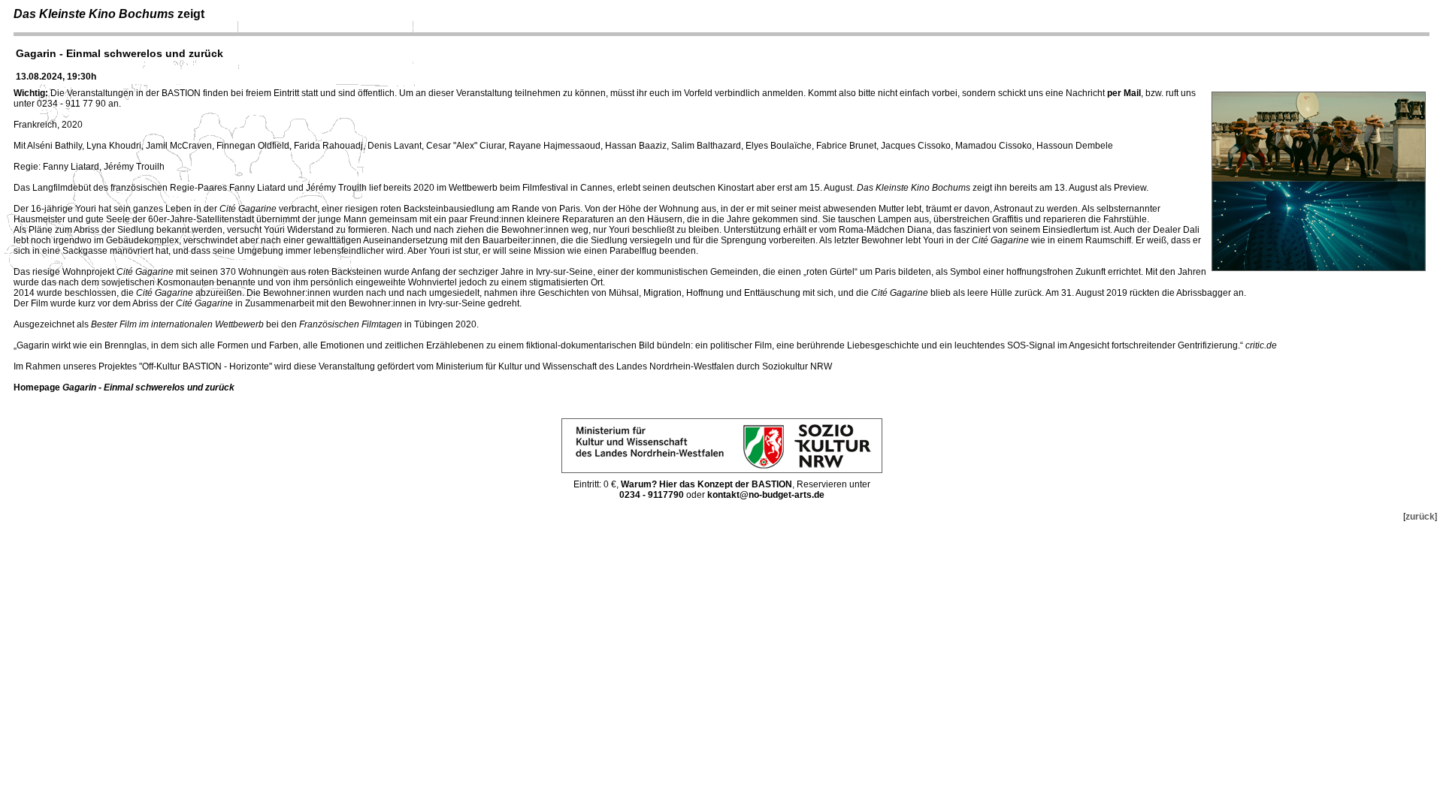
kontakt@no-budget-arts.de (765, 495)
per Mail (1124, 93)
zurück (1420, 516)
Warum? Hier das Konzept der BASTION (706, 484)
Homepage (124, 387)
